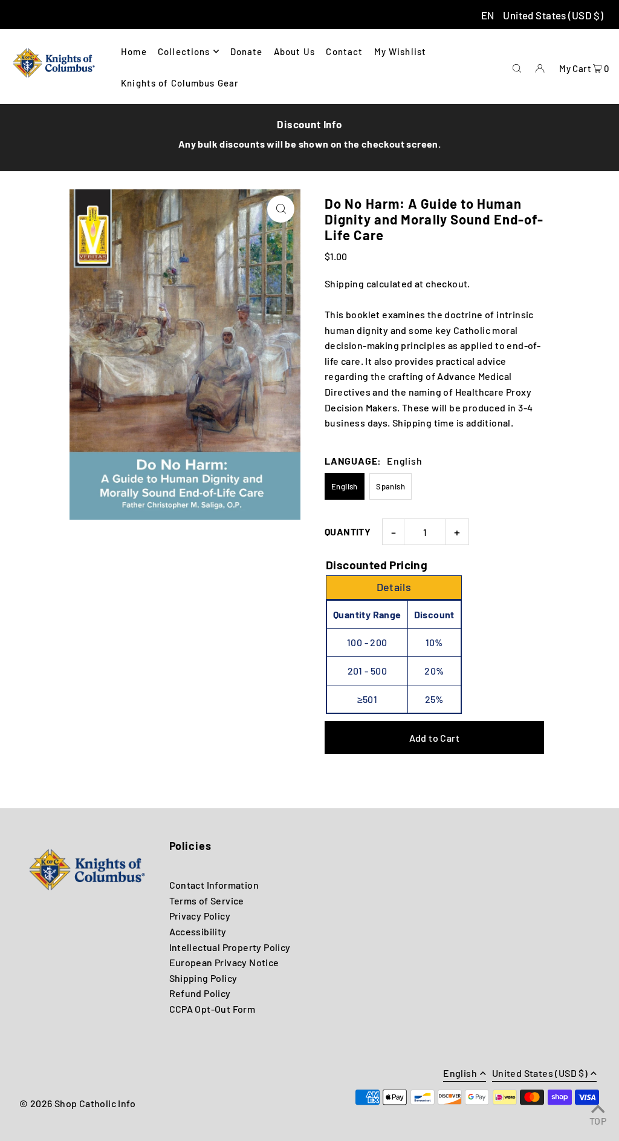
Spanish (390, 486)
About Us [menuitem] (294, 51)
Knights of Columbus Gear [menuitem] (180, 82)
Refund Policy (200, 993)
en (487, 15)
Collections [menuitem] (184, 51)
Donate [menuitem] (246, 51)
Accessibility (198, 931)
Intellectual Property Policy (230, 947)
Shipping (344, 283)
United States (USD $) (553, 15)
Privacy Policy (200, 915)
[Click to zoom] (280, 209)
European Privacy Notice (224, 962)
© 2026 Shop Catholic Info (77, 1103)
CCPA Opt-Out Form (212, 1009)
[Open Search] (517, 66)
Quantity (348, 531)
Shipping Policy (203, 978)
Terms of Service (206, 900)
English (344, 486)
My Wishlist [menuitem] (400, 51)
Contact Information (214, 885)
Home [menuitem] (134, 51)
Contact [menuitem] (344, 51)
